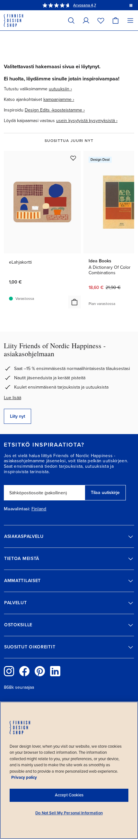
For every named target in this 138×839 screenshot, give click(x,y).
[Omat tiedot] (86, 20)
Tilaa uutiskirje (105, 492)
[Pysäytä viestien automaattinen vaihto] (131, 5)
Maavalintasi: (17, 509)
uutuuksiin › (60, 89)
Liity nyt (17, 416)
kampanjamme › (58, 99)
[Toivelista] (100, 20)
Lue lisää (12, 397)
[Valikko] (130, 20)
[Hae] (71, 20)
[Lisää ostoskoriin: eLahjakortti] (74, 302)
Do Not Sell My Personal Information (69, 813)
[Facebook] (24, 671)
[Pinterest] (40, 671)
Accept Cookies (69, 795)
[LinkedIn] (55, 671)
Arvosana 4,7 (84, 5)
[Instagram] (9, 671)
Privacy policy (24, 777)
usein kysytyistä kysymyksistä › (86, 120)
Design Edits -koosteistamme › (55, 110)
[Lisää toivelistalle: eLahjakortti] (73, 158)
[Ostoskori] (115, 20)
